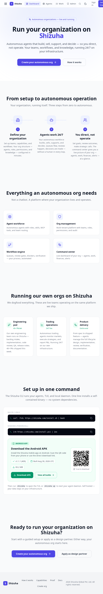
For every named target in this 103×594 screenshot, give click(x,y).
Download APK (24, 475)
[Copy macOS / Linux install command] (91, 418)
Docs (60, 580)
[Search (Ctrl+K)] (80, 4)
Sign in (94, 3)
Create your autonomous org (37, 62)
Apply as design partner (74, 553)
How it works (74, 62)
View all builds (44, 475)
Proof (52, 580)
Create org (42, 586)
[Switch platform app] (5, 3)
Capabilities (41, 580)
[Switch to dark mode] (85, 3)
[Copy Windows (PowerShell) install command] (91, 432)
